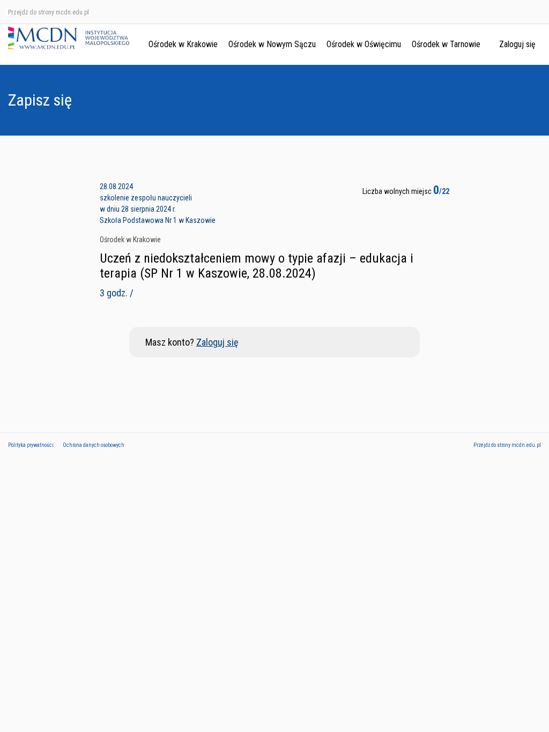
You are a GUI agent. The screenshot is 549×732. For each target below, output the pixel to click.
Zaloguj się (517, 44)
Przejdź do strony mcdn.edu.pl (48, 12)
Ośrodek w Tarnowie (446, 44)
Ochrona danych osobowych (93, 445)
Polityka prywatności (31, 445)
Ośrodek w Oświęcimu (364, 44)
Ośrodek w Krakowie (183, 44)
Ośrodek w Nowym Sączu (272, 44)
